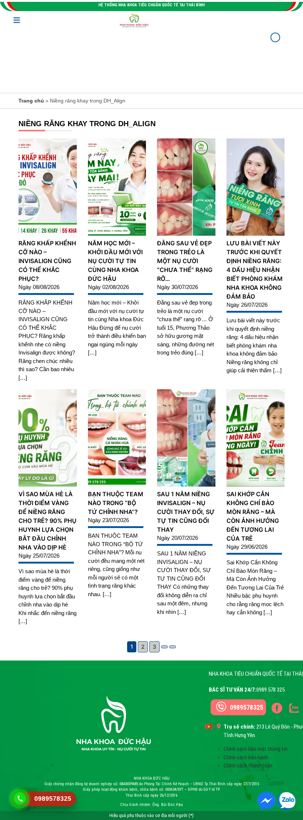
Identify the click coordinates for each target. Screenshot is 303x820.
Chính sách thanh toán (248, 765)
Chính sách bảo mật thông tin (255, 749)
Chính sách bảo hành (246, 757)
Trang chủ (31, 101)
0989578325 (246, 707)
